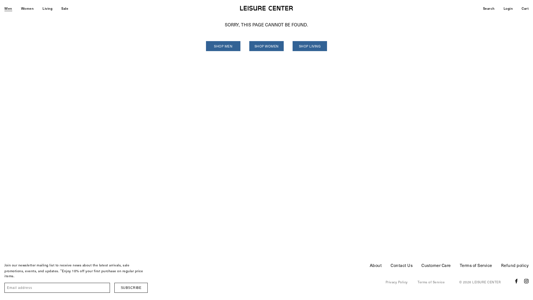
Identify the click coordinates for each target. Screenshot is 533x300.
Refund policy (515, 265)
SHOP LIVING (310, 46)
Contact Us (402, 265)
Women (27, 8)
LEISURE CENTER (486, 281)
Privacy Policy (397, 281)
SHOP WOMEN (267, 46)
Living (47, 8)
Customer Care (436, 265)
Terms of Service (476, 265)
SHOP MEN (223, 46)
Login (508, 8)
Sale (64, 8)
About (376, 265)
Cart (525, 8)
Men (8, 8)
